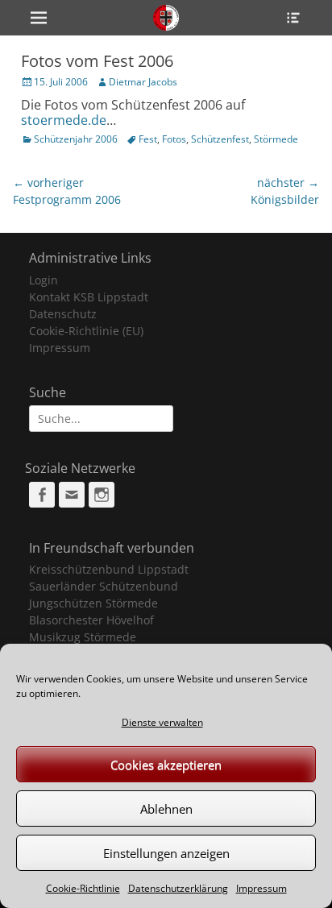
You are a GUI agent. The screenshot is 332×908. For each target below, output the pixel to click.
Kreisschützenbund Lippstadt (109, 569)
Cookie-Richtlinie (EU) (86, 330)
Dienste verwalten (162, 722)
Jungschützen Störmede (93, 603)
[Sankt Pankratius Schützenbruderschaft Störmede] (166, 17)
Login (43, 280)
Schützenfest (220, 139)
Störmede (276, 139)
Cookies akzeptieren (166, 765)
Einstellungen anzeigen (166, 853)
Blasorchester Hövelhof (91, 620)
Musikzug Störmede (82, 637)
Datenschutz (63, 313)
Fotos (174, 139)
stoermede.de (63, 120)
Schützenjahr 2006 (76, 139)
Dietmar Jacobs (143, 82)
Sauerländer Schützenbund (103, 586)
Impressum (261, 888)
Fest (148, 139)
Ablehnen (166, 809)
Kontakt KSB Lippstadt (88, 297)
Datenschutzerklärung (178, 888)
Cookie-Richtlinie (83, 888)
